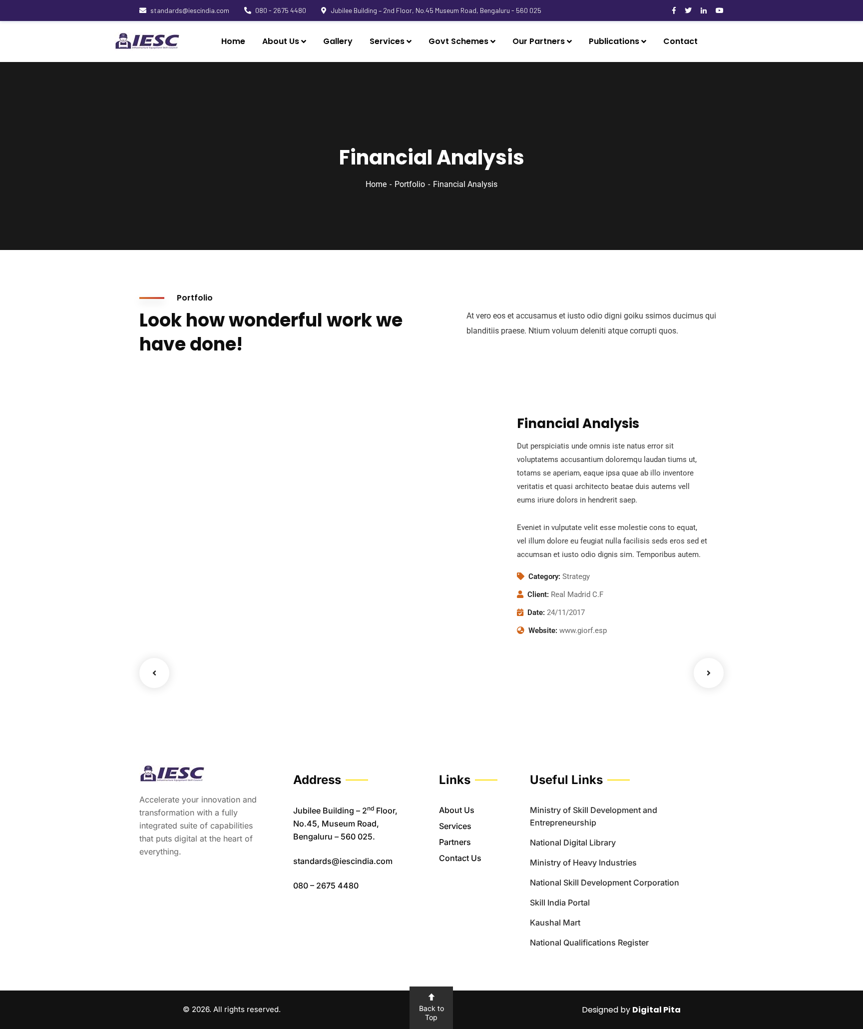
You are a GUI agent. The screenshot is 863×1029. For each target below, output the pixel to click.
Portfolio (410, 184)
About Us (456, 810)
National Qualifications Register (589, 943)
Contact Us (460, 858)
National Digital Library (573, 843)
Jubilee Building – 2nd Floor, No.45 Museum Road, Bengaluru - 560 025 (436, 10)
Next (709, 673)
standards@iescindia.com (189, 10)
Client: (538, 594)
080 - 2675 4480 (280, 10)
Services (455, 826)
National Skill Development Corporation (604, 883)
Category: (544, 576)
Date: (536, 612)
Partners (455, 842)
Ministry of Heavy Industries (583, 863)
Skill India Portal (560, 903)
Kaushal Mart (555, 923)
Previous (154, 673)
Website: (542, 630)
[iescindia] (147, 41)
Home (376, 184)
